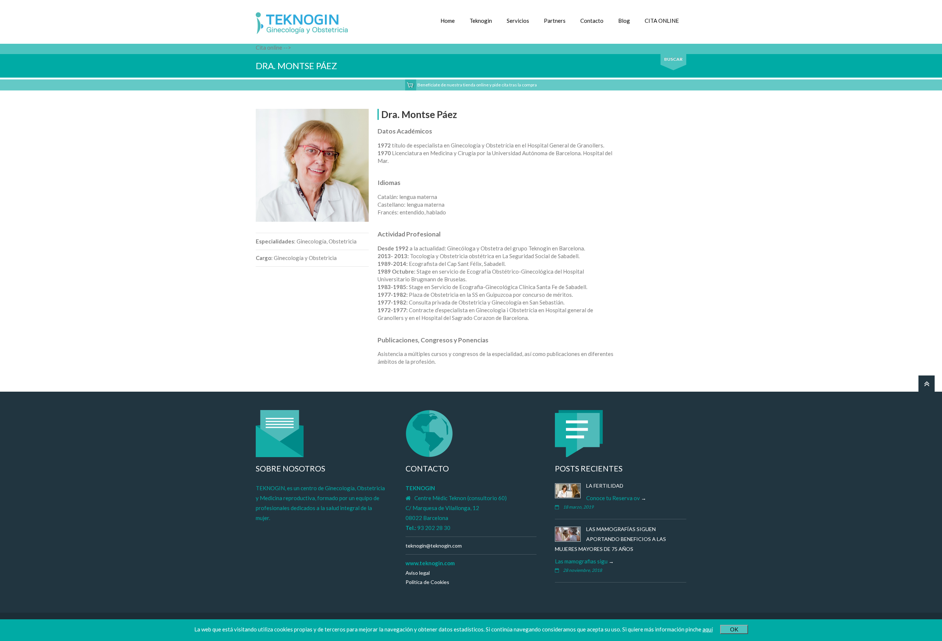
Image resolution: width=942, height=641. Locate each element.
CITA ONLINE (662, 20)
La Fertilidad (604, 485)
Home (447, 20)
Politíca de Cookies (427, 582)
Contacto (591, 20)
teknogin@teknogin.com (434, 545)
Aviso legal (418, 573)
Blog (624, 20)
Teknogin (481, 20)
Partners (555, 20)
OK (734, 629)
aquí (707, 629)
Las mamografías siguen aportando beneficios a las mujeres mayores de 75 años (610, 539)
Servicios (518, 20)
